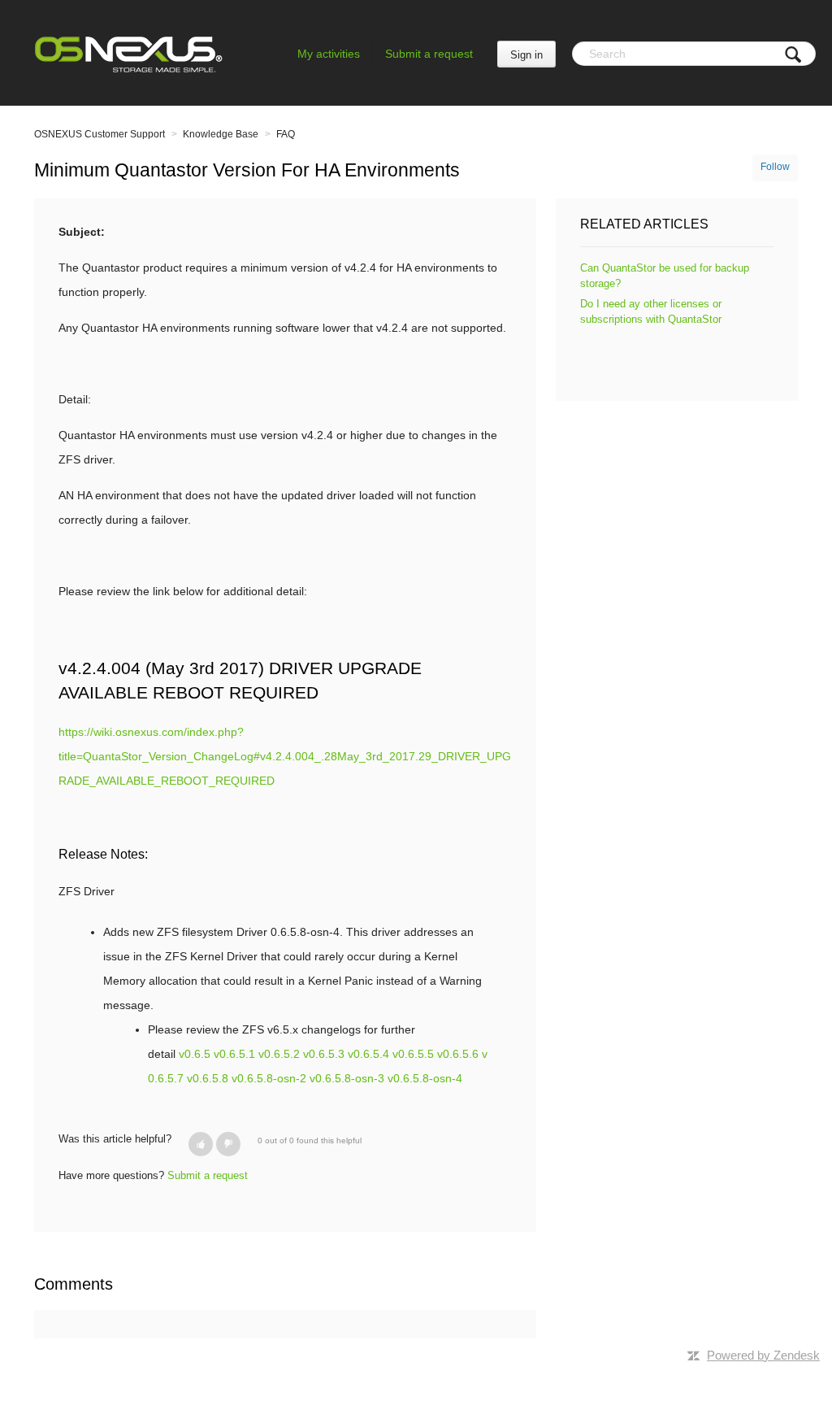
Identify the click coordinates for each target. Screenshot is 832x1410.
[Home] (128, 53)
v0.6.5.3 (323, 1053)
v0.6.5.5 (413, 1053)
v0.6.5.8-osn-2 (269, 1078)
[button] (200, 1144)
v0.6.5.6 (458, 1053)
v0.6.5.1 (234, 1053)
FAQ (285, 134)
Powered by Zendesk (763, 1355)
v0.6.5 (194, 1053)
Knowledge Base (220, 134)
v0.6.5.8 (207, 1078)
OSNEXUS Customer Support (99, 134)
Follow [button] (775, 166)
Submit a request (429, 53)
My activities (328, 53)
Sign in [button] (526, 55)
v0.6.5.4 (368, 1053)
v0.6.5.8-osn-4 (425, 1078)
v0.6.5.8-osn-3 (347, 1078)
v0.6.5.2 (279, 1053)
